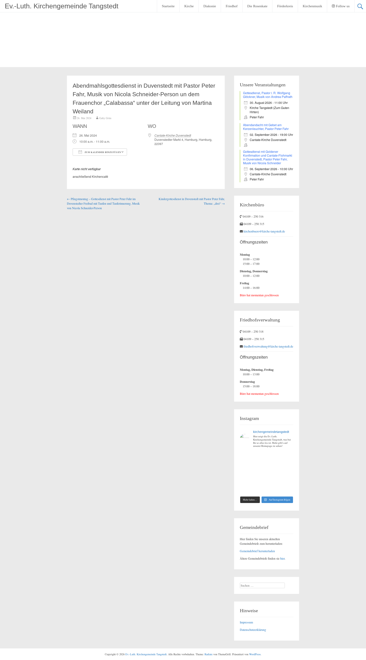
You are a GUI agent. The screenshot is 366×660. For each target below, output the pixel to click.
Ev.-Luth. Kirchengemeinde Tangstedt (61, 6)
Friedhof (232, 6)
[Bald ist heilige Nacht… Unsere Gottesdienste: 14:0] (273, 472)
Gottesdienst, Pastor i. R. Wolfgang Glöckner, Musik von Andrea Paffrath (267, 95)
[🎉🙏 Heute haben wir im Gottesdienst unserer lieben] (273, 481)
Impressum (246, 622)
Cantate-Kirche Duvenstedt (172, 135)
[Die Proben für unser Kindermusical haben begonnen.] (246, 472)
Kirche (189, 6)
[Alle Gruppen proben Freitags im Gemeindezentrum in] (273, 464)
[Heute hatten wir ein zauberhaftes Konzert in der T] (260, 490)
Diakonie (209, 6)
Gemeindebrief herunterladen (257, 551)
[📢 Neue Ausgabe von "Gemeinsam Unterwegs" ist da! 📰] (246, 481)
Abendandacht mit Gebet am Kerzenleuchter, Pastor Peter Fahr (266, 127)
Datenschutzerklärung (253, 630)
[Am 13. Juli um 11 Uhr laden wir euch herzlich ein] (246, 455)
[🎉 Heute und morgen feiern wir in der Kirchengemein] (260, 481)
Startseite (168, 6)
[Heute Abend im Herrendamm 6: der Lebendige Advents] (273, 490)
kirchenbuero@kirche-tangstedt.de (264, 231)
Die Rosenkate (257, 6)
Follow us (342, 6)
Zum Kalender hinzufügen (102, 152)
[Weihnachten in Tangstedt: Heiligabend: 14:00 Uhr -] (287, 455)
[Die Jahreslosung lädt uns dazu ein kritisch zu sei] (273, 455)
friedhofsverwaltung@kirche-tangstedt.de (268, 346)
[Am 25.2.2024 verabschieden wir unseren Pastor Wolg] (260, 472)
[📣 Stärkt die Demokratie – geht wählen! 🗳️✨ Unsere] (287, 464)
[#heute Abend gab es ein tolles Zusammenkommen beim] (287, 490)
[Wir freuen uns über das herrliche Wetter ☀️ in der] (246, 490)
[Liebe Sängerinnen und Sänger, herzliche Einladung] (246, 464)
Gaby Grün (105, 118)
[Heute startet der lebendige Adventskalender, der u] (260, 464)
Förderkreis (285, 6)
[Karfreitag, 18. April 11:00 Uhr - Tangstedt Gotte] (260, 455)
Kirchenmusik (312, 6)
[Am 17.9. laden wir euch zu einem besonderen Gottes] (287, 472)
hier (282, 558)
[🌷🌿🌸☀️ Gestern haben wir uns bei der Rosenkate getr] (287, 481)
